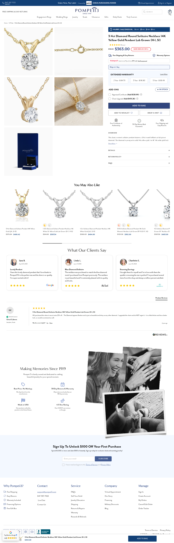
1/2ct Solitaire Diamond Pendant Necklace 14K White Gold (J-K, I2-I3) (95, 230)
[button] (166, 216)
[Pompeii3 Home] (87, 10)
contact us (41, 505)
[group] (87, 319)
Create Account (144, 496)
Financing (108, 500)
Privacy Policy (106, 465)
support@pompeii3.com (46, 492)
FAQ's (73, 492)
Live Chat (41, 500)
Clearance (96, 17)
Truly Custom (132, 17)
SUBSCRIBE (103, 459)
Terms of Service (92, 465)
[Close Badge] (18, 530)
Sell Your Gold (76, 496)
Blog (106, 508)
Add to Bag (142, 539)
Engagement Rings (44, 17)
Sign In (162, 3)
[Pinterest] (19, 531)
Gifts (106, 17)
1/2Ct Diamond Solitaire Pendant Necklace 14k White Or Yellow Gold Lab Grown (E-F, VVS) (58, 230)
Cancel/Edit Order (145, 504)
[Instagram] (25, 531)
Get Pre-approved (142, 61)
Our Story (108, 496)
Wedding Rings (62, 17)
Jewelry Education (78, 500)
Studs (85, 17)
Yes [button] (47, 323)
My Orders (142, 500)
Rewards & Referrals (78, 517)
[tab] (161, 298)
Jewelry (75, 17)
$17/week (134, 61)
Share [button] (50, 323)
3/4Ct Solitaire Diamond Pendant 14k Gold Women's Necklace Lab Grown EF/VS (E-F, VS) (132, 230)
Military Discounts (112, 504)
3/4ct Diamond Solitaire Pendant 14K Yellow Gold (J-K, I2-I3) (20, 230)
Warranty (74, 513)
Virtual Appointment (113, 492)
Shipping (74, 504)
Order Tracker (143, 508)
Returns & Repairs (78, 508)
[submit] (144, 12)
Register (169, 3)
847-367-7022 (43, 496)
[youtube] (32, 531)
